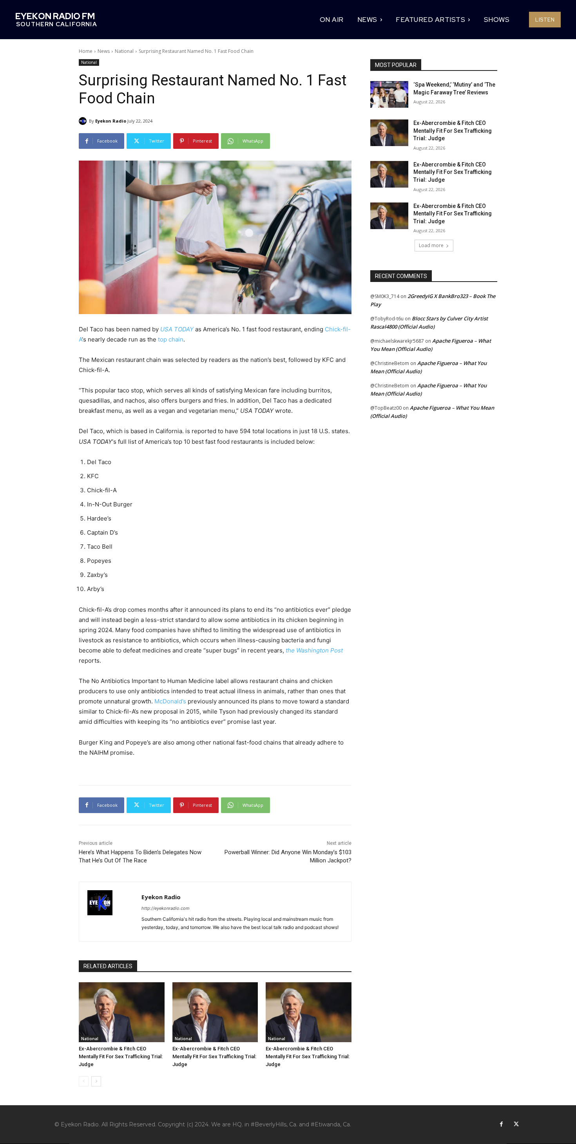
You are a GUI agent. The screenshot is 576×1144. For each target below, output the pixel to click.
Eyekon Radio (110, 121)
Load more (431, 245)
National (124, 51)
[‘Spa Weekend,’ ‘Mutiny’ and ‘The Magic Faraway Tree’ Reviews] (389, 94)
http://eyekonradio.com (165, 908)
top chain (170, 339)
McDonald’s (170, 701)
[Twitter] (516, 1124)
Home (85, 51)
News (104, 51)
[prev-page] (84, 1081)
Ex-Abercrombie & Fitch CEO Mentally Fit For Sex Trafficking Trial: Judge (121, 1056)
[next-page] (96, 1081)
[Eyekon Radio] (84, 121)
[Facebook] (501, 1124)
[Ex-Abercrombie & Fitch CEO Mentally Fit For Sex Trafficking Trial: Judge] (122, 1012)
